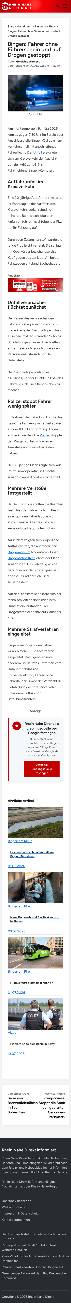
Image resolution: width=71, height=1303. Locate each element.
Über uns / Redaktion (16, 1201)
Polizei (45, 435)
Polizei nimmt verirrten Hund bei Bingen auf (32, 1267)
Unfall (37, 152)
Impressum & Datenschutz (20, 1213)
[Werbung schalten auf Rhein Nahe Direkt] (35, 291)
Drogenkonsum (19, 552)
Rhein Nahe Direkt (41, 1296)
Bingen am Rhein (45, 26)
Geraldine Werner (27, 61)
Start (11, 26)
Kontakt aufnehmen (16, 1220)
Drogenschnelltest (21, 558)
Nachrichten (24, 26)
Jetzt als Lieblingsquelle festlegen (42, 769)
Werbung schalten (14, 1207)
